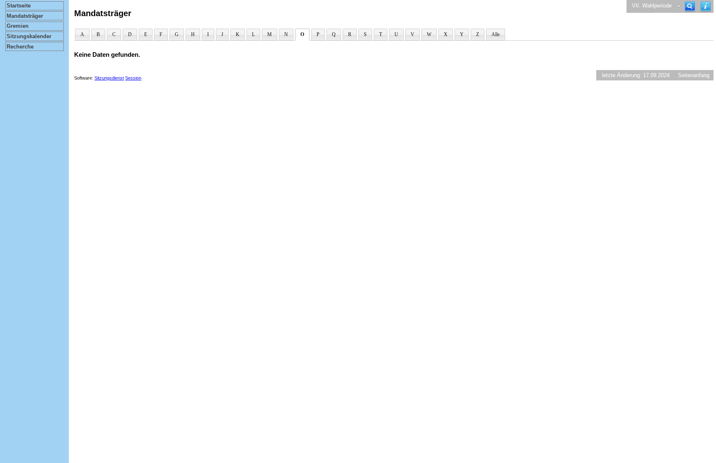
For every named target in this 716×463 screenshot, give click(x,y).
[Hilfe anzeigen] (706, 6)
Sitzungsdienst (109, 77)
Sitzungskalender (29, 36)
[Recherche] (690, 6)
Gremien (18, 26)
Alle (495, 34)
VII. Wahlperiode (652, 5)
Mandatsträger (25, 16)
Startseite (19, 5)
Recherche (20, 47)
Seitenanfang (693, 75)
